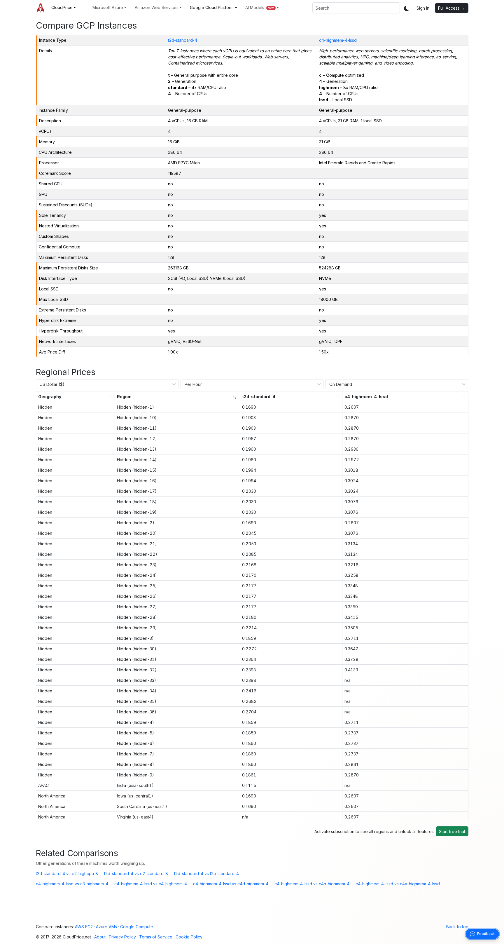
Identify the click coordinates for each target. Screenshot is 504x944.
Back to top (457, 926)
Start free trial (452, 831)
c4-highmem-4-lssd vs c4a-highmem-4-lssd (398, 883)
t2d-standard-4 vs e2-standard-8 (136, 873)
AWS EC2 (84, 926)
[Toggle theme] (406, 8)
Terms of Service (155, 936)
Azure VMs (106, 926)
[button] (63, 7)
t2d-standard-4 (182, 40)
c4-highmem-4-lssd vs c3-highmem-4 (72, 883)
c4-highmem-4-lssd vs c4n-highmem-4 (311, 883)
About (100, 936)
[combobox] (356, 7)
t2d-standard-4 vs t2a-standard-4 (206, 873)
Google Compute (136, 926)
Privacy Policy (122, 936)
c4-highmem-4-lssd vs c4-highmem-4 (150, 883)
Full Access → (451, 8)
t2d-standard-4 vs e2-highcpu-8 (67, 873)
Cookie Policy (189, 936)
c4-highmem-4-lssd (338, 40)
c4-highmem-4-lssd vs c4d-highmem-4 (230, 883)
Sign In (422, 8)
